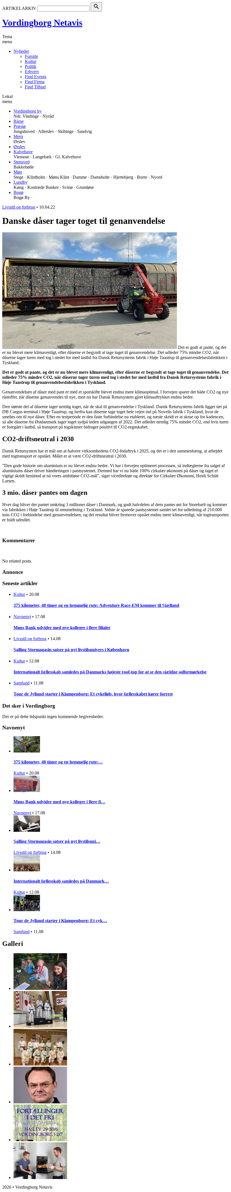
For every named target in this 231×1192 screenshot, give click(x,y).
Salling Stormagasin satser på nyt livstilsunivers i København (71, 649)
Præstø (20, 126)
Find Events (35, 76)
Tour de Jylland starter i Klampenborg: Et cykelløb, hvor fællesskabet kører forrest (93, 694)
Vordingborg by (28, 111)
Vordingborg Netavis (42, 23)
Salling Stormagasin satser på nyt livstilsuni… (57, 841)
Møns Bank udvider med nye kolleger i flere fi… (59, 801)
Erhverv (32, 71)
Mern (18, 136)
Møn (18, 172)
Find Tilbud (35, 86)
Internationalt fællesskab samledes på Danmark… (61, 881)
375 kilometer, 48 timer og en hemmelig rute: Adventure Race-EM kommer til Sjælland (96, 605)
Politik (30, 66)
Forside (31, 56)
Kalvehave (23, 151)
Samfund (22, 683)
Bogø (18, 192)
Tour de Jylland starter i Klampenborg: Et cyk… (60, 920)
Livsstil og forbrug (18, 207)
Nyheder (21, 51)
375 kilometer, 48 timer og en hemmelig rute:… (58, 762)
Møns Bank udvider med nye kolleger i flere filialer (62, 627)
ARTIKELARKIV (19, 8)
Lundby (21, 182)
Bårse (19, 121)
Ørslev (19, 146)
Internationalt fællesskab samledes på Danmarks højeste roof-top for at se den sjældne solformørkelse (110, 672)
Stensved (22, 161)
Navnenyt (22, 616)
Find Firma (35, 81)
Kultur (30, 61)
